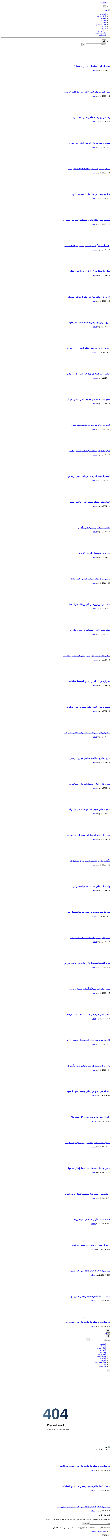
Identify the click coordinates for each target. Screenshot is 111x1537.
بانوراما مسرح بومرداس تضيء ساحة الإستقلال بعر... (88, 912)
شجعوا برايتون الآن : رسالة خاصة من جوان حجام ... (88, 707)
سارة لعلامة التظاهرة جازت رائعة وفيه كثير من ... (89, 1296)
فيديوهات (102, 1366)
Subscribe (85, 1523)
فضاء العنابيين (101, 1356)
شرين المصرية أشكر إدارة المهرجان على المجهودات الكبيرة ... (83, 1466)
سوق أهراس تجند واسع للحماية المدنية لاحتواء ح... (89, 322)
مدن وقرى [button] (102, 20)
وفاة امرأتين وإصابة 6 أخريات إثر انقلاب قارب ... (90, 117)
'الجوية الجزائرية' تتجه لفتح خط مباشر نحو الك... (89, 450)
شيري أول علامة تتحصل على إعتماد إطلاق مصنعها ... (88, 1168)
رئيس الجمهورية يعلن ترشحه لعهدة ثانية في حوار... (88, 1245)
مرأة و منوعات (100, 1362)
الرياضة (103, 1358)
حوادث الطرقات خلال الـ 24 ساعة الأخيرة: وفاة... (89, 271)
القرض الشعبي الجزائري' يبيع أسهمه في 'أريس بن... (88, 476)
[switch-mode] (104, 6)
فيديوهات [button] (102, 35)
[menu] (108, 1331)
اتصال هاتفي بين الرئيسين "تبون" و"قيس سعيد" (89, 502)
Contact (103, 3)
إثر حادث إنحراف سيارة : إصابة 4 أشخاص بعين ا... (89, 297)
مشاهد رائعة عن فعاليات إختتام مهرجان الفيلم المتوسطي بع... (83, 1507)
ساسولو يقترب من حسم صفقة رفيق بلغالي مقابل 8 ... (87, 732)
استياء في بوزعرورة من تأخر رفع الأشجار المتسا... (89, 604)
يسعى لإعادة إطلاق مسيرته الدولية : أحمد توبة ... (89, 784)
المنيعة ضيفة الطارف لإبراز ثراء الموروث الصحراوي (88, 374)
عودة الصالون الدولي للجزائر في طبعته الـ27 (91, 66)
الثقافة (103, 1360)
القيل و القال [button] (101, 22)
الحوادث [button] (103, 18)
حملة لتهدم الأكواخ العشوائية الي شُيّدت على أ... (90, 630)
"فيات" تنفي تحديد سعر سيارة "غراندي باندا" (90, 1117)
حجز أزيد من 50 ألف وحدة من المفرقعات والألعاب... (88, 681)
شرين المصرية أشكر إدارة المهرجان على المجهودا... (88, 1322)
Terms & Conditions (99, 1531)
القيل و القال (101, 1354)
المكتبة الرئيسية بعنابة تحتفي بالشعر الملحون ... (90, 938)
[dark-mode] (108, 1370)
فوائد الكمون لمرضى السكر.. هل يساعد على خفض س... (86, 963)
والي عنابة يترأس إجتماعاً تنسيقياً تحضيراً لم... (91, 886)
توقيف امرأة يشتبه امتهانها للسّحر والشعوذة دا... (90, 579)
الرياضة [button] (103, 26)
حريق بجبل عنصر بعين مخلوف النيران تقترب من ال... (87, 399)
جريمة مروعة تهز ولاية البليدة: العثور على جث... (89, 143)
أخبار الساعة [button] (101, 16)
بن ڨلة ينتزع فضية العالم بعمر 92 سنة (94, 553)
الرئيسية (103, 14)
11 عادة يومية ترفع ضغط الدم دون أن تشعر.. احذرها (88, 1040)
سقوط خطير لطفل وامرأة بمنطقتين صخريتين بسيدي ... (86, 220)
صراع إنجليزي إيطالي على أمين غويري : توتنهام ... (89, 758)
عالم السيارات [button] (100, 33)
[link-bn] (70, 1381)
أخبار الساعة (101, 1348)
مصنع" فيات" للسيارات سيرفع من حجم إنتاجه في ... (87, 1142)
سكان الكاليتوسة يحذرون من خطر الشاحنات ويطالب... (86, 656)
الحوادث (103, 1350)
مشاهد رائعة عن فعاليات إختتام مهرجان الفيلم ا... (89, 1271)
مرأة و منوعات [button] (100, 31)
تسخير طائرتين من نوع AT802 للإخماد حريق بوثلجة (88, 348)
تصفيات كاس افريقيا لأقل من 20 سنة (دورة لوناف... (88, 809)
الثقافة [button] (103, 28)
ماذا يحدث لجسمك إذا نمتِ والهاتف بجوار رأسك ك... (88, 1066)
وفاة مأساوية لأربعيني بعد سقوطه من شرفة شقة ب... (87, 245)
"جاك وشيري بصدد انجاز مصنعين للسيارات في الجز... (87, 1194)
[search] (104, 41)
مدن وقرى (102, 1352)
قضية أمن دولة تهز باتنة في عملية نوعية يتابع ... (90, 425)
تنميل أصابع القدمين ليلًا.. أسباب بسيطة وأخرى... (89, 989)
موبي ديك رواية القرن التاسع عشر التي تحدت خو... (88, 835)
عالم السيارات (100, 1364)
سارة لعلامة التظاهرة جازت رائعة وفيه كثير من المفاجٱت (86, 1486)
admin (95, 70)
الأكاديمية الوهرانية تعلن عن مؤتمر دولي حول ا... (90, 861)
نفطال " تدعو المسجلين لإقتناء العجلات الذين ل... (89, 169)
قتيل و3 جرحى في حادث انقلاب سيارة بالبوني (90, 194)
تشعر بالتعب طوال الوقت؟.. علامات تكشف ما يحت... (87, 1014)
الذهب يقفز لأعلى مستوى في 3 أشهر (94, 527)
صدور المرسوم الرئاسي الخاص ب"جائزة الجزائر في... (87, 92)
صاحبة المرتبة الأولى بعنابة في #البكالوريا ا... (91, 1219)
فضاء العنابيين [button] (101, 24)
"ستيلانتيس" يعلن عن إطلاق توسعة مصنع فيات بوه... (87, 1091)
